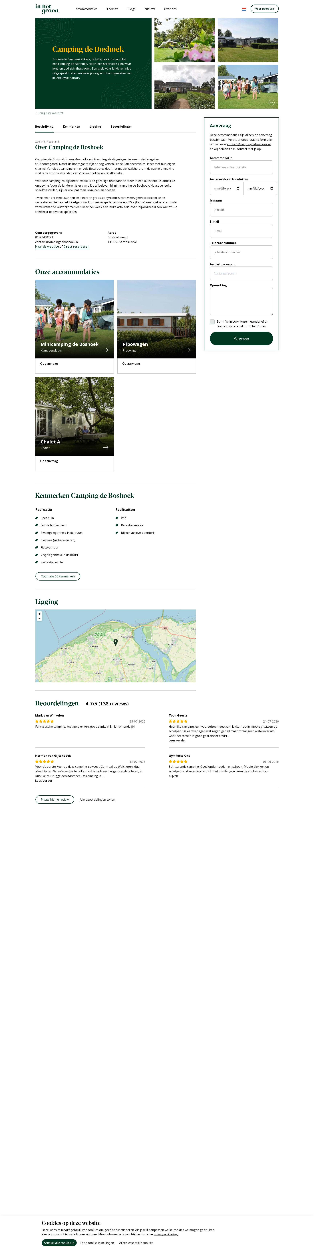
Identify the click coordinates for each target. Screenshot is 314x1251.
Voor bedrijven (264, 8)
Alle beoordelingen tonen (97, 800)
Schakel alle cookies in (59, 1243)
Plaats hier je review (55, 800)
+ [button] (40, 613)
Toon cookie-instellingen (97, 1243)
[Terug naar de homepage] (47, 9)
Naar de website (47, 246)
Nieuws (150, 9)
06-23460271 (44, 237)
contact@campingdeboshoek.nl (56, 242)
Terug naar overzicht (50, 113)
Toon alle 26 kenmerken (58, 576)
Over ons (170, 9)
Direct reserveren (76, 246)
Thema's (112, 9)
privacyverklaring (166, 1234)
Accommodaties (86, 9)
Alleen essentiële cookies (136, 1243)
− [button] (40, 618)
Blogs (132, 9)
